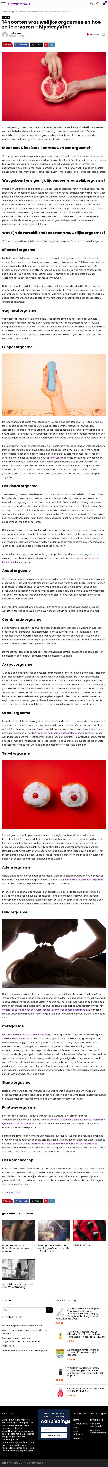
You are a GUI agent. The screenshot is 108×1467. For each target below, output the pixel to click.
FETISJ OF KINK (82, 1245)
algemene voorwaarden (96, 1425)
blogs (11, 12)
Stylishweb (15, 33)
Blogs (75, 1427)
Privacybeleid (96, 1419)
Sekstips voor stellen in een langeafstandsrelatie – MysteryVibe (53, 1248)
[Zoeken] (49, 1310)
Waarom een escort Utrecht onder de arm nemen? (15, 1248)
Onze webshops (78, 1433)
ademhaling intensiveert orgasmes (83, 879)
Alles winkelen (80, 1423)
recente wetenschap (55, 457)
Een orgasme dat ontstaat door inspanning (26, 1034)
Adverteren (78, 1438)
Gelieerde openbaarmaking (98, 1431)
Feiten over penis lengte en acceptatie (22, 1325)
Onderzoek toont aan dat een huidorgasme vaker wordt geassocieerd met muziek (47, 1009)
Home (4, 12)
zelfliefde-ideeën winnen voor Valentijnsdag (17, 1286)
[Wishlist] (98, 4)
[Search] (91, 4)
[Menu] (3, 4)
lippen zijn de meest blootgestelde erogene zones (64, 733)
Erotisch (6, 18)
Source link (15, 1192)
